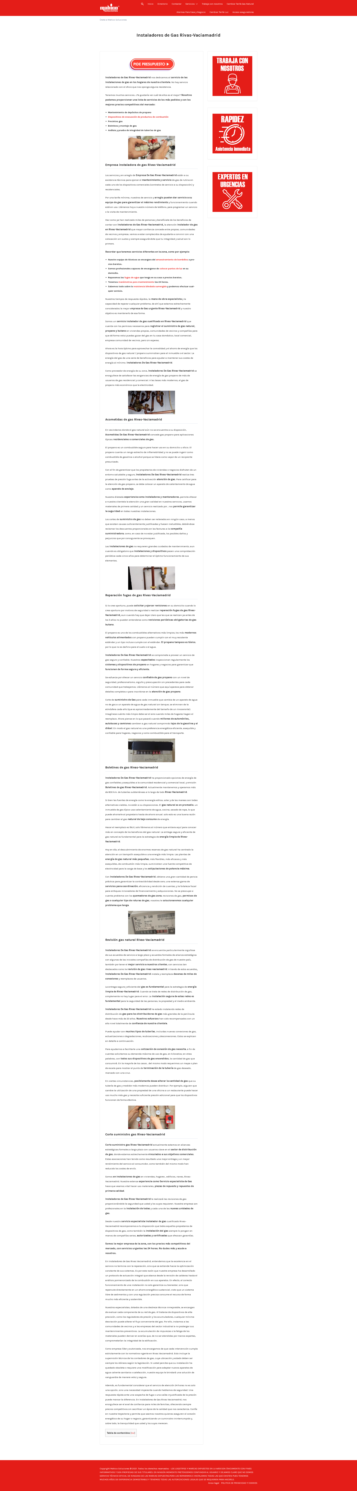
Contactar (176, 4)
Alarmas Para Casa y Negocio (191, 12)
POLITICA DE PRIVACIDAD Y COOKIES (239, 1483)
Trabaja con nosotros (212, 4)
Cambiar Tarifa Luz (219, 12)
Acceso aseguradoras (243, 12)
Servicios (190, 4)
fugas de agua (131, 277)
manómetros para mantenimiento (136, 282)
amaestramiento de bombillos (172, 259)
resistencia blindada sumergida (150, 286)
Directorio (162, 4)
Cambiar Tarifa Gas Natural (240, 4)
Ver (132, 1433)
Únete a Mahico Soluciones (113, 19)
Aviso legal (213, 1483)
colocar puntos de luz (171, 268)
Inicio (150, 4)
